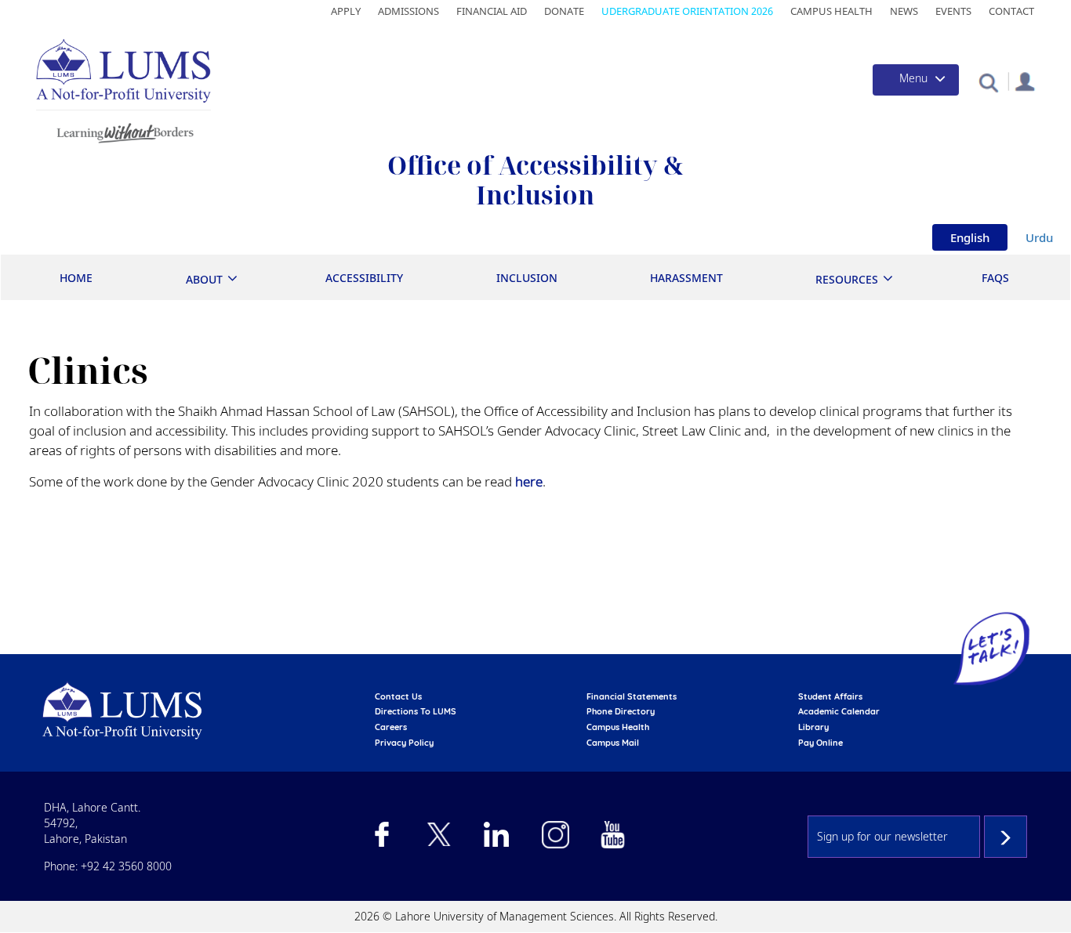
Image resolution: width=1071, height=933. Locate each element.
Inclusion (526, 277)
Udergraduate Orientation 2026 (687, 11)
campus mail (612, 742)
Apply (346, 11)
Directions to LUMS (415, 711)
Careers (391, 726)
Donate (564, 11)
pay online (820, 742)
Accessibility (364, 277)
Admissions (408, 11)
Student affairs (830, 696)
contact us (398, 696)
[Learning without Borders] (123, 130)
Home (76, 277)
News (904, 11)
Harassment (686, 277)
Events (953, 11)
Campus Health (831, 11)
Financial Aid (491, 11)
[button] (988, 82)
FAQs (995, 277)
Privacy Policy (404, 742)
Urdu (1039, 237)
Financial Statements (631, 696)
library (813, 726)
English (969, 237)
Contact (1011, 11)
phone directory (620, 711)
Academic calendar (839, 711)
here (529, 481)
